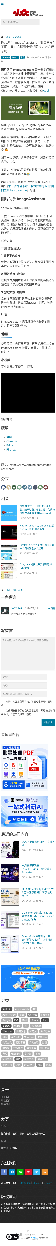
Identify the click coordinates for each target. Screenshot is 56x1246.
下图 (7, 590)
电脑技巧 (15, 1053)
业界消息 (21, 1031)
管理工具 (7, 1059)
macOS (6, 1025)
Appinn (47, 90)
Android (6, 1009)
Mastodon (25, 1182)
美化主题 (7, 1064)
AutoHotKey (9, 1014)
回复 (52, 608)
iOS (16, 1020)
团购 (4, 1036)
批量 (14, 590)
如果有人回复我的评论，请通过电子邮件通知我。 (26, 703)
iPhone (35, 1020)
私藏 (37, 1053)
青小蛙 (48, 57)
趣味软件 (29, 1064)
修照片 (33, 1031)
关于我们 (5, 1097)
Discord (48, 1182)
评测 (18, 1064)
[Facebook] (4, 1172)
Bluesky (37, 1182)
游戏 (4, 1053)
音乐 (48, 1064)
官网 (9, 437)
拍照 (44, 1042)
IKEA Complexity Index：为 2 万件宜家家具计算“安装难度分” (38, 892)
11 (37, 534)
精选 (22, 57)
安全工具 (42, 1036)
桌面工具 (31, 1048)
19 (36, 518)
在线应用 (15, 1036)
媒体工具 (29, 1036)
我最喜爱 (20, 1042)
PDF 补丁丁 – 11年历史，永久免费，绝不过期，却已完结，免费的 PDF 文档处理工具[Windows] (37, 510)
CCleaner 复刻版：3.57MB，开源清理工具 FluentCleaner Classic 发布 (38, 916)
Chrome (6, 57)
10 (37, 553)
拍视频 (5, 1048)
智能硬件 (18, 1048)
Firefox (15, 57)
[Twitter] (36, 1172)
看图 (20, 590)
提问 (3, 1141)
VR (26, 1025)
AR (34, 1009)
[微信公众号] (20, 1172)
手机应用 (33, 1042)
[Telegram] (12, 1172)
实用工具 (7, 1042)
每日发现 (44, 1048)
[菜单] (3, 3)
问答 (39, 1064)
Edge (9, 445)
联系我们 (5, 1100)
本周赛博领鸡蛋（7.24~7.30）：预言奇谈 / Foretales (36, 869)
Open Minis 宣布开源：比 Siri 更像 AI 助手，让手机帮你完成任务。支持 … (37, 940)
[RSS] (45, 1172)
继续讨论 (5, 1104)
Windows (7, 1031)
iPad (24, 1020)
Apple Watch (22, 1009)
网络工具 (42, 1059)
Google (6, 1020)
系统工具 (29, 1059)
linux (45, 1020)
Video (17, 1025)
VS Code (36, 1025)
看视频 (27, 1053)
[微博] (28, 1172)
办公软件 (45, 1031)
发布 (3, 1126)
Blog (21, 1014)
